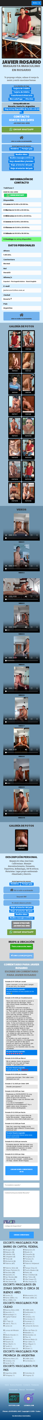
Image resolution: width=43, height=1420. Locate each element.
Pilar (28, 1337)
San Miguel (30, 1344)
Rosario (9, 1341)
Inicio (7, 1385)
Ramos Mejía (31, 1339)
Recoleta (8, 1272)
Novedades (30, 1390)
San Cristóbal (30, 1275)
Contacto (26, 1385)
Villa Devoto (9, 1281)
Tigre (28, 1346)
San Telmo (29, 1277)
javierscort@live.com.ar (14, 290)
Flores (7, 1259)
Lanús (8, 1326)
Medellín (29, 1332)
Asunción (9, 1312)
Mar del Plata (31, 1330)
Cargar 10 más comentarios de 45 (21, 1170)
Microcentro (31, 1295)
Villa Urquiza (29, 1281)
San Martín (10, 1344)
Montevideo (30, 1335)
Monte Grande (11, 1335)
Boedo (27, 1252)
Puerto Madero (30, 1270)
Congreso (28, 1256)
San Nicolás (9, 1277)
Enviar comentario (21, 1235)
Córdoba (30, 1317)
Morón (8, 1337)
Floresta (28, 1259)
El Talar (9, 1321)
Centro (9, 1295)
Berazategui (10, 1314)
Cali (27, 1314)
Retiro (27, 1272)
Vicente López (11, 1348)
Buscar (22, 1390)
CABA (29, 1310)
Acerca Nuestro (16, 1385)
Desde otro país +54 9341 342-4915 (21, 925)
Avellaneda (30, 1312)
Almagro (8, 1250)
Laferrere (29, 1323)
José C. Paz (10, 1323)
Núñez (27, 1261)
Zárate (28, 1348)
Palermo (8, 1263)
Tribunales (9, 1279)
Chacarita (28, 1254)
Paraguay (10, 1375)
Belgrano (8, 1252)
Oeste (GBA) (31, 1298)
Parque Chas (30, 1268)
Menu (37, 3)
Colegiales (9, 1256)
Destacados (13, 1390)
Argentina (11, 1373)
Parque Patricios (11, 1270)
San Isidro (30, 1341)
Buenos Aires (12, 1310)
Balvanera (28, 1250)
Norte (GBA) (11, 1298)
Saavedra (8, 1275)
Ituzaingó (29, 1321)
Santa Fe (9, 1363)
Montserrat (9, 1261)
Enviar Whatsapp (23, 129)
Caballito (8, 1254)
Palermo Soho (10, 1268)
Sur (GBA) (10, 1300)
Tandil (8, 1346)
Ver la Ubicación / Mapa (22, 946)
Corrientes (30, 1319)
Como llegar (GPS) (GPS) (22, 956)
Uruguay (29, 1375)
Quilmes (9, 1339)
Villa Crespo (29, 1279)
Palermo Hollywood (32, 1263)
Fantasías (35, 1385)
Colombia (29, 1373)
